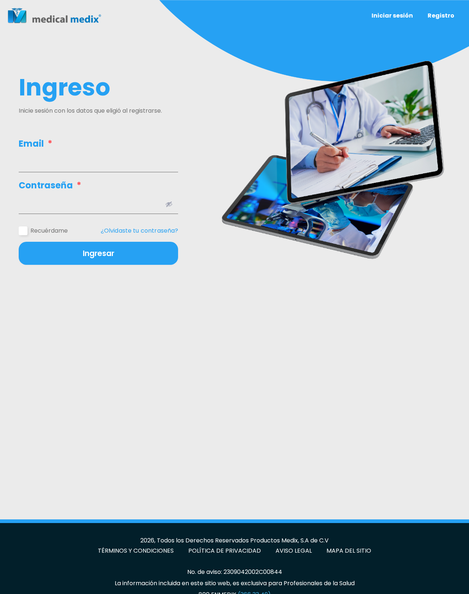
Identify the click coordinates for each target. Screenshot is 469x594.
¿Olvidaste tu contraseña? (139, 231)
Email (35, 143)
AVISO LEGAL (294, 550)
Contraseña (50, 185)
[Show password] (169, 204)
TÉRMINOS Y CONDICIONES (136, 550)
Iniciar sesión (392, 15)
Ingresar (98, 253)
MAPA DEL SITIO (348, 550)
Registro (441, 15)
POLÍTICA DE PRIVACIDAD (224, 550)
